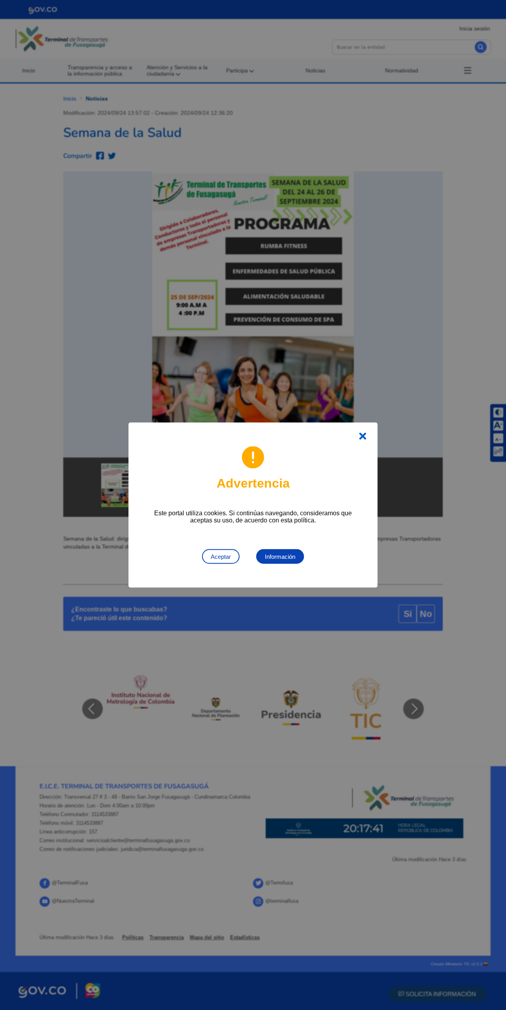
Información (280, 556)
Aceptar (221, 556)
